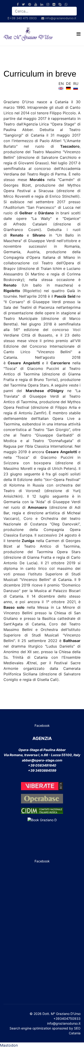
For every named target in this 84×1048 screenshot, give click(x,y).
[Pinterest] (29, 4)
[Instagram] (47, 4)
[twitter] (23, 4)
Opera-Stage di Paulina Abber (42, 750)
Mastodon (9, 1045)
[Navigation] (78, 34)
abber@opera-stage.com (42, 760)
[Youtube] (35, 4)
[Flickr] (53, 4)
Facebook (42, 725)
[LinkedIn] (41, 4)
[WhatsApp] (66, 4)
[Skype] (60, 4)
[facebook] (18, 4)
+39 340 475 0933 (23, 18)
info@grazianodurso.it (60, 18)
